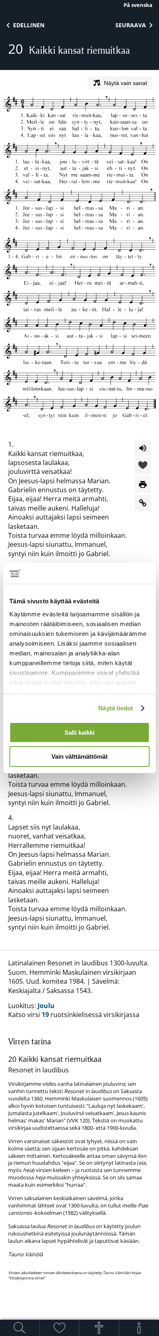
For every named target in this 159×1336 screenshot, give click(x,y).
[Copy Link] (143, 503)
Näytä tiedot (115, 708)
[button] (143, 466)
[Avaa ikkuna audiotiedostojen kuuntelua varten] (143, 448)
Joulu (46, 1005)
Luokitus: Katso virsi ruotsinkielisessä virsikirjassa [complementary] (78, 1119)
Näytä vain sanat (125, 83)
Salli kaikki (79, 732)
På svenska (138, 5)
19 (45, 1014)
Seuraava (130, 25)
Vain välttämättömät (79, 756)
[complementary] (79, 1158)
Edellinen (28, 25)
